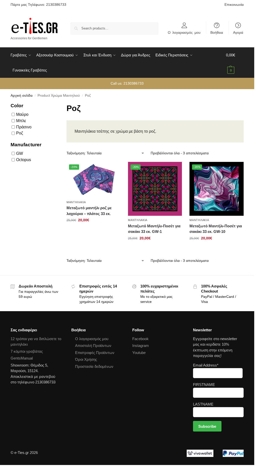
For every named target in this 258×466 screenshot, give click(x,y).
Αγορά (238, 32)
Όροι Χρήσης (86, 359)
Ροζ (19, 133)
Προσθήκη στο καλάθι (94, 231)
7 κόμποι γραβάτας (27, 351)
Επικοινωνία (234, 5)
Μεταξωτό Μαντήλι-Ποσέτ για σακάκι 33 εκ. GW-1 (154, 229)
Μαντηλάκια (76, 202)
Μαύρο (22, 114)
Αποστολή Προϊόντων (93, 345)
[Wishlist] (113, 169)
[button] (235, 63)
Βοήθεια (216, 32)
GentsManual (22, 358)
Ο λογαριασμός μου (184, 32)
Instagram (140, 345)
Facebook (140, 339)
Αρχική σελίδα (22, 95)
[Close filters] (51, 105)
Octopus (23, 160)
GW (19, 153)
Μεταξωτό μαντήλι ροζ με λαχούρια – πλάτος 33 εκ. (89, 211)
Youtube (139, 352)
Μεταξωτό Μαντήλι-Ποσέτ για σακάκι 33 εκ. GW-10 (215, 229)
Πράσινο (23, 127)
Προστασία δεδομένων (94, 366)
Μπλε (21, 121)
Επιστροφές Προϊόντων (94, 352)
